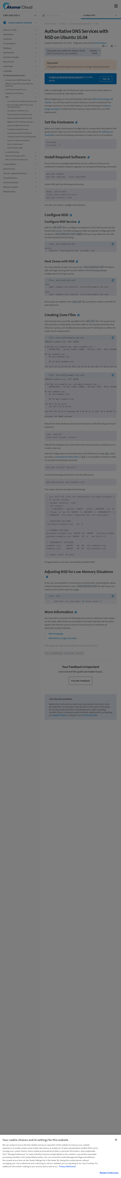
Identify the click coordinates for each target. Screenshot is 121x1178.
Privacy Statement (67, 1166)
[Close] (115, 1139)
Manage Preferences (109, 1172)
